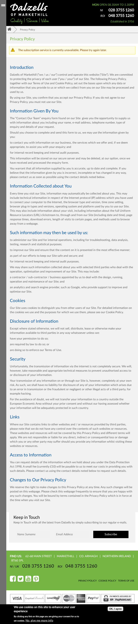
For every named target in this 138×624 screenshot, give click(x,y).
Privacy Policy (87, 581)
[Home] (29, 13)
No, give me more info (39, 620)
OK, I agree (115, 609)
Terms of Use (126, 581)
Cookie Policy (107, 581)
